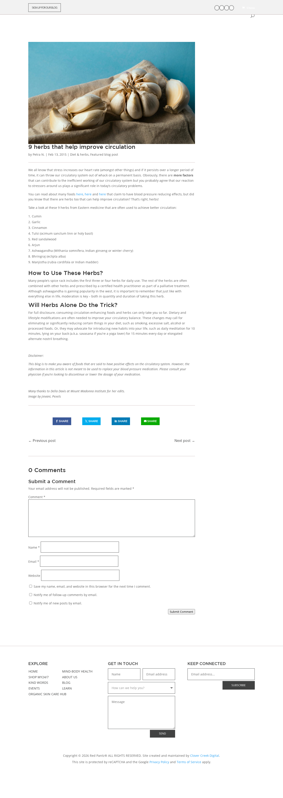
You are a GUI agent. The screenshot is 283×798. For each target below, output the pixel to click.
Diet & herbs (79, 154)
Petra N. (39, 154)
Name (34, 547)
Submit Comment (181, 612)
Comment (36, 497)
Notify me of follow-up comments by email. (65, 595)
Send (162, 733)
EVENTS (34, 688)
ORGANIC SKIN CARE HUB (47, 694)
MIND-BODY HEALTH (77, 671)
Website (34, 576)
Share (63, 421)
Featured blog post (104, 154)
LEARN (67, 688)
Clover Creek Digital (204, 755)
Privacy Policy (159, 762)
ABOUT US (69, 677)
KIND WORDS (38, 682)
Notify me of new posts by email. (58, 603)
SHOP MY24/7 (39, 677)
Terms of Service (189, 762)
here (79, 194)
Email (33, 561)
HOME (33, 671)
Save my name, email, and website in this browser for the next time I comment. (92, 586)
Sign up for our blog (44, 7)
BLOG (66, 682)
